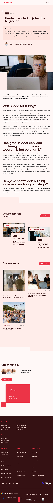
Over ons (34, 452)
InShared (19, 464)
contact (48, 190)
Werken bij (35, 460)
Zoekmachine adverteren (7, 458)
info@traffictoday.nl (14, 391)
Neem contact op (7, 379)
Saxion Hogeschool (21, 452)
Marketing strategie (6, 473)
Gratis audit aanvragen (38, 475)
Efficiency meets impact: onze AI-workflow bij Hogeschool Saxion (44, 245)
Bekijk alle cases (45, 215)
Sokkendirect (20, 467)
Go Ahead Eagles (21, 471)
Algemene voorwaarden (32, 494)
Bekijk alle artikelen (44, 263)
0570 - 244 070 (13, 398)
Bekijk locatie (4, 429)
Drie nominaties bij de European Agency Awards (13, 329)
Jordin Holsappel (26, 44)
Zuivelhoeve (20, 456)
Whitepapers (35, 467)
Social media (4, 469)
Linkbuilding (4, 462)
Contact (34, 471)
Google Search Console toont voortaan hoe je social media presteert (37, 295)
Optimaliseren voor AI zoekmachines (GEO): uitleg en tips (13, 296)
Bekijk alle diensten (6, 477)
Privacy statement (43, 494)
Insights (34, 464)
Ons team (34, 456)
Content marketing (6, 465)
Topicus (19, 460)
